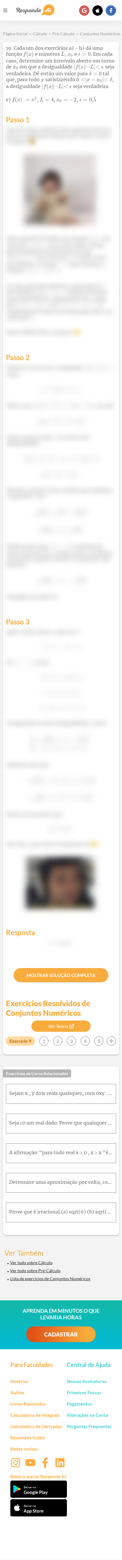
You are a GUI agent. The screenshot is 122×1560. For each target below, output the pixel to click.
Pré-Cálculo (63, 33)
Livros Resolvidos (28, 1403)
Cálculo (40, 33)
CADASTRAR (61, 1334)
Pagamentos (79, 1403)
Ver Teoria (58, 1026)
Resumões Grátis (27, 1437)
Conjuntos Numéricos (100, 33)
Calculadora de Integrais (35, 1415)
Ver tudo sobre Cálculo (31, 1262)
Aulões (17, 1392)
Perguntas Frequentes (89, 1426)
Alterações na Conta (87, 1415)
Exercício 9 (20, 1041)
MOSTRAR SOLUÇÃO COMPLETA (60, 975)
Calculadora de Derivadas (36, 1426)
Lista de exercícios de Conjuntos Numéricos (50, 1278)
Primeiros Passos (84, 1392)
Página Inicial (15, 33)
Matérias (19, 1381)
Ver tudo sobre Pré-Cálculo (35, 1270)
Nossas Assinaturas (87, 1381)
